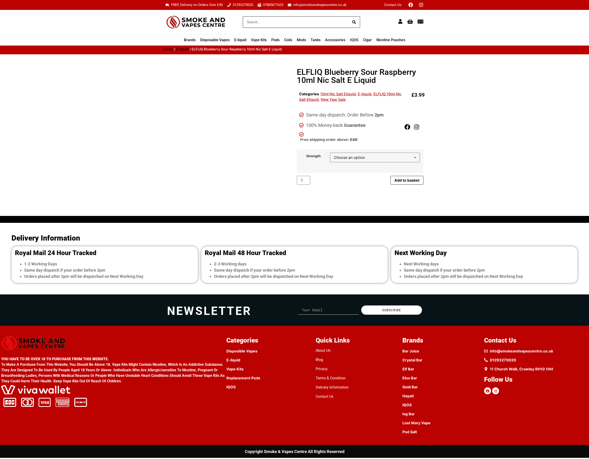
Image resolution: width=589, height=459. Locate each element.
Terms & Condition (331, 378)
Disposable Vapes (215, 40)
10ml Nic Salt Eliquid (338, 94)
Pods (275, 40)
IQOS (354, 40)
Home (168, 49)
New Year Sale (333, 99)
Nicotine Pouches (390, 40)
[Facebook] (410, 4)
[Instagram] (421, 4)
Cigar (367, 40)
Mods (301, 40)
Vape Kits (259, 40)
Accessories (335, 40)
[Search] (354, 22)
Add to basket (406, 180)
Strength (313, 156)
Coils (288, 40)
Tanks (315, 40)
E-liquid (240, 40)
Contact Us (392, 5)
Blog (319, 359)
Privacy (322, 369)
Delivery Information (332, 387)
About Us (323, 350)
